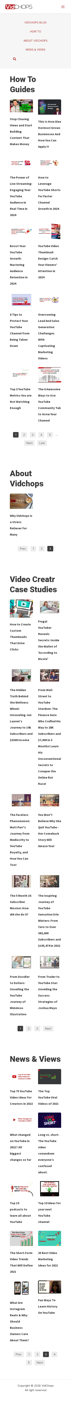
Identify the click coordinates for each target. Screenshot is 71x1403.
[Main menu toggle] (63, 7)
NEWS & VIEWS (35, 49)
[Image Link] (21, 105)
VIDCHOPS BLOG (35, 22)
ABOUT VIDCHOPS (35, 40)
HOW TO (35, 31)
